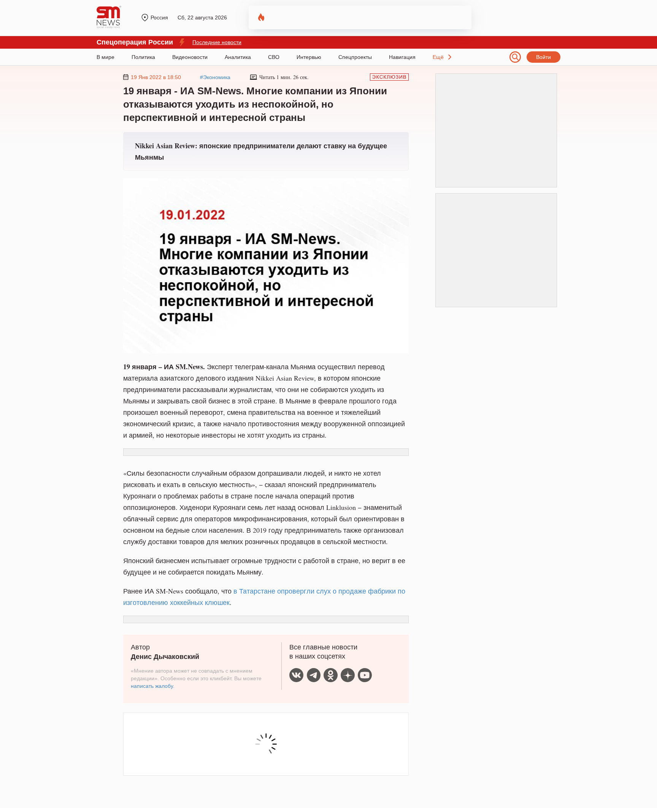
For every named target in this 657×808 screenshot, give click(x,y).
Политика (143, 57)
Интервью (309, 57)
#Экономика (215, 77)
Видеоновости (190, 57)
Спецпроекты (355, 57)
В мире (105, 57)
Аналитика (238, 57)
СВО (273, 57)
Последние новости (216, 42)
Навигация (402, 57)
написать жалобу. (153, 686)
